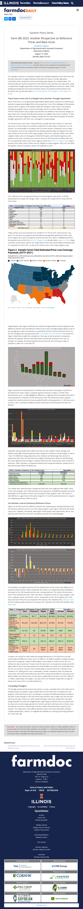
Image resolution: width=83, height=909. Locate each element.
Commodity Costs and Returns (50, 334)
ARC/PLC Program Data (59, 141)
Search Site (41, 818)
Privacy (52, 807)
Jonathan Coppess (41, 46)
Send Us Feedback (41, 782)
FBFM (42, 790)
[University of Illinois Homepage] (41, 798)
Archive (41, 815)
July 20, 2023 (47, 91)
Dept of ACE (31, 790)
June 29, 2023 (37, 91)
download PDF (25, 18)
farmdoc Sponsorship (41, 857)
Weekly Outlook (41, 825)
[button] (78, 10)
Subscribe (41, 854)
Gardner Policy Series (41, 830)
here (48, 729)
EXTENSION (52, 790)
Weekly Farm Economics (41, 827)
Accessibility (42, 807)
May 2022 (11, 605)
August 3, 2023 (57, 91)
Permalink (14, 70)
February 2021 (68, 600)
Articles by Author (41, 820)
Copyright (32, 807)
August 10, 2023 (63, 240)
